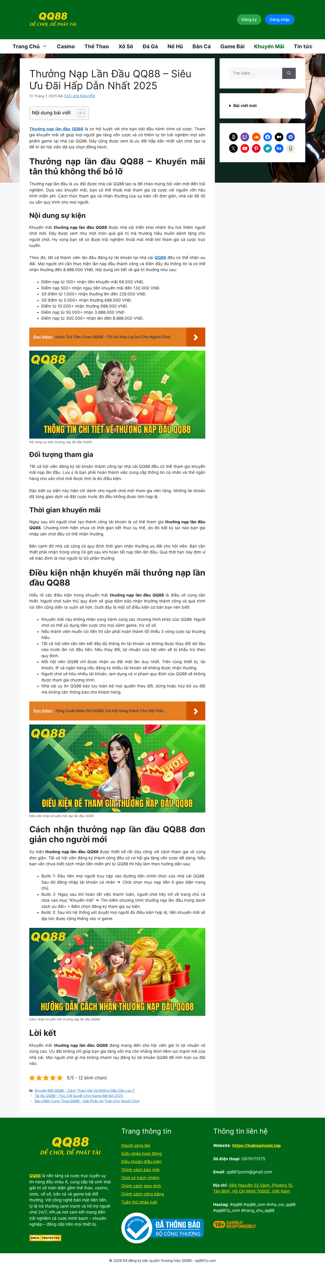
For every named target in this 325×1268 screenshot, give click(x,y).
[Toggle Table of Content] (78, 113)
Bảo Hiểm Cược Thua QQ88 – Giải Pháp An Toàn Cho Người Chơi (87, 1101)
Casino (66, 46)
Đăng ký (249, 19)
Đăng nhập (280, 19)
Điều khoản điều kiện (141, 1161)
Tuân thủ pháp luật (139, 1202)
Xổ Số (125, 46)
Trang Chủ (26, 46)
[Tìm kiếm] (289, 73)
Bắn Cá (201, 46)
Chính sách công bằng (142, 1194)
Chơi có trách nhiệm (140, 1177)
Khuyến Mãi (269, 46)
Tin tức (303, 46)
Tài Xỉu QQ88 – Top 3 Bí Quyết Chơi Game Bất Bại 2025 (79, 1096)
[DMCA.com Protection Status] (45, 1240)
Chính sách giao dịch (141, 1186)
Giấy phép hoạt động (141, 1153)
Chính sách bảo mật (140, 1169)
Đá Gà (150, 46)
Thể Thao (96, 46)
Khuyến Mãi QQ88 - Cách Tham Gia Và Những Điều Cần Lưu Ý (85, 1090)
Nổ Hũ (175, 46)
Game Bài (232, 46)
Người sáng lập (135, 1145)
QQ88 (160, 257)
